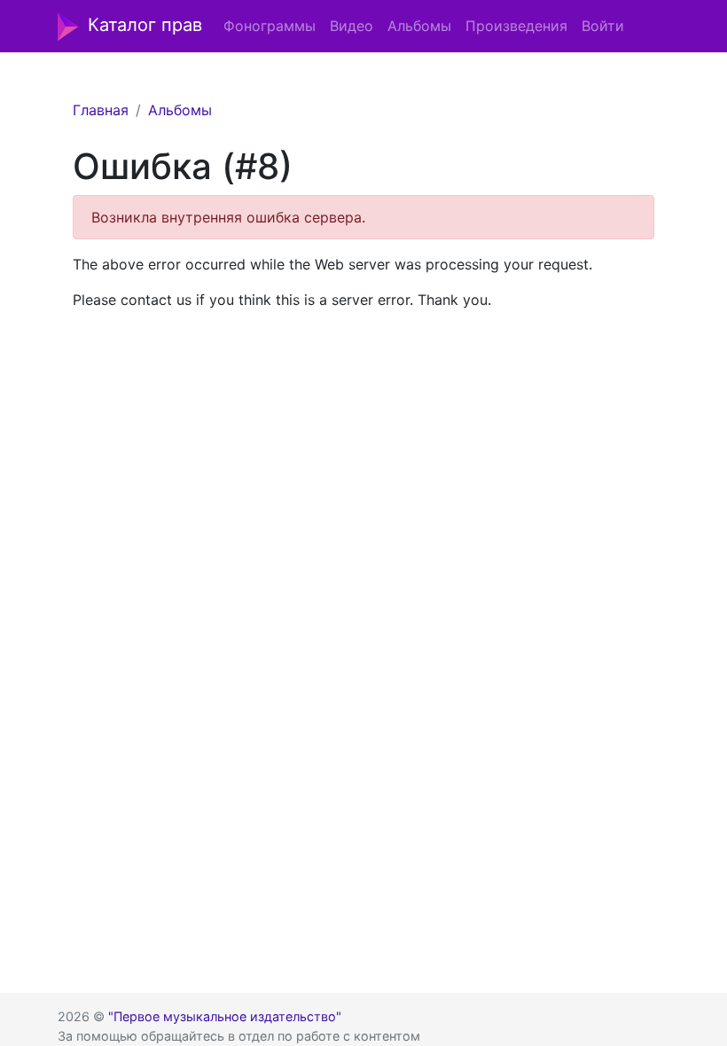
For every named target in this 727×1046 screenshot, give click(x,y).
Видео (351, 26)
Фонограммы (269, 26)
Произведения (516, 26)
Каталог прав (145, 24)
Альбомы (419, 26)
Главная (101, 110)
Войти (603, 26)
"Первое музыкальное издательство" (224, 1016)
